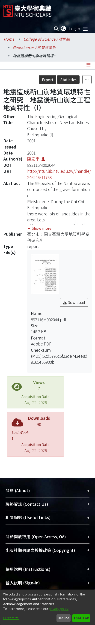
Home (9, 39)
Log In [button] (75, 28)
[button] (39, 228)
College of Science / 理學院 (47, 39)
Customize (11, 618)
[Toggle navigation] (85, 28)
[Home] (27, 9)
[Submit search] (56, 28)
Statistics (68, 79)
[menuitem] (63, 29)
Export (47, 79)
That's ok (81, 618)
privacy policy (58, 608)
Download (76, 302)
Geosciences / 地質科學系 (34, 47)
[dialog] (47, 607)
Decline (63, 618)
